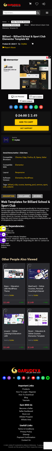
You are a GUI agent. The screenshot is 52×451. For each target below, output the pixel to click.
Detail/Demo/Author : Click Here (15, 153)
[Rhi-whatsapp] (43, 378)
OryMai (24, 44)
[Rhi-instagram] (9, 378)
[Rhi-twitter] (19, 378)
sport (45, 185)
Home (4, 22)
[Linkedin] (38, 378)
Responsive (20, 172)
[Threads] (14, 378)
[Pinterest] (23, 378)
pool (34, 185)
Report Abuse (10, 47)
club (16, 185)
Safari (44, 157)
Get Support (26, 128)
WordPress (28, 178)
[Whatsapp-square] (48, 378)
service (39, 185)
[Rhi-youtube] (33, 378)
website (10, 187)
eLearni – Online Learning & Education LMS (12, 333)
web (4, 187)
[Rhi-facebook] (4, 378)
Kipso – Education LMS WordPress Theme (11, 288)
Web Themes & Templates (20, 22)
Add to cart (26, 122)
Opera (38, 157)
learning (28, 185)
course (21, 185)
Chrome (18, 157)
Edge (24, 157)
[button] (47, 13)
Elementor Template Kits (11, 25)
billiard (10, 185)
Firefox (30, 157)
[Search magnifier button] (38, 12)
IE (34, 157)
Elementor (19, 165)
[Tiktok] (28, 378)
